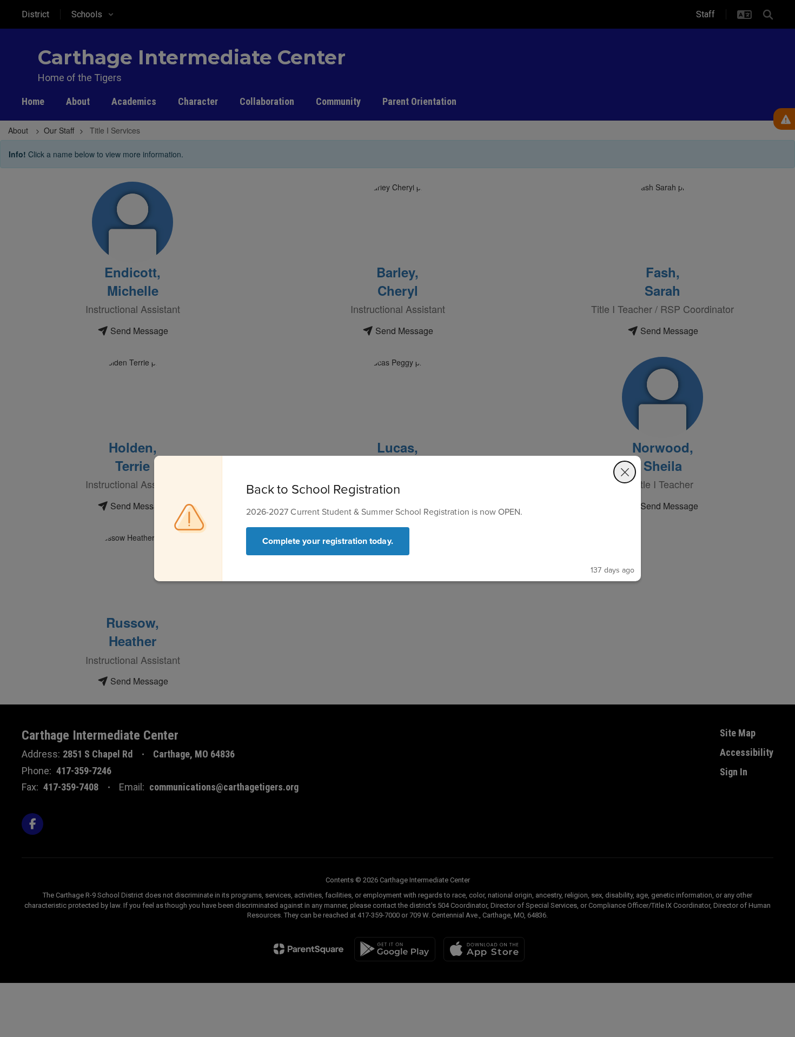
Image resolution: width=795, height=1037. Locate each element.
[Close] (624, 472)
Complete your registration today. (327, 541)
